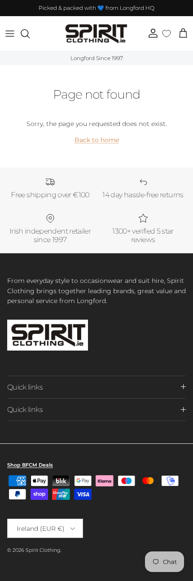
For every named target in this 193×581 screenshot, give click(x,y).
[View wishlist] (166, 34)
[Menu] (10, 33)
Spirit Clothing (43, 550)
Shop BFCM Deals (30, 465)
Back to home (97, 140)
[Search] (29, 33)
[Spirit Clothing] (95, 34)
